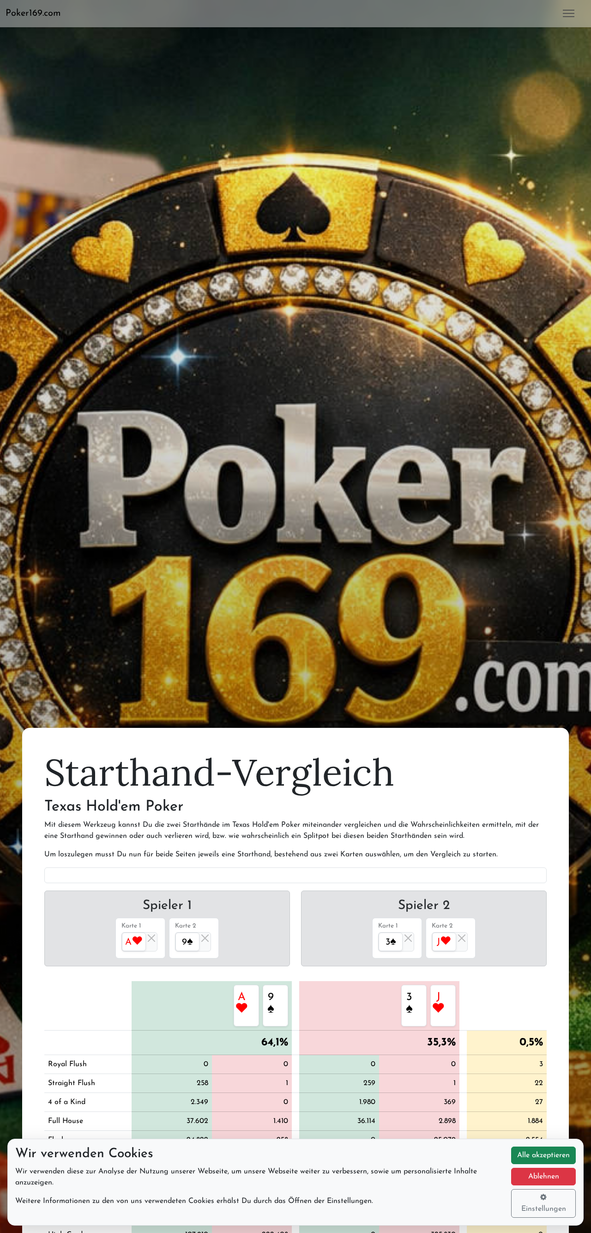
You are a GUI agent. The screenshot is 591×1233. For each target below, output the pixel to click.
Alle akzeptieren (543, 1155)
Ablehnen (543, 1176)
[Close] (151, 938)
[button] (37, 13)
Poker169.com (33, 13)
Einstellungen (543, 1209)
